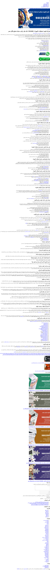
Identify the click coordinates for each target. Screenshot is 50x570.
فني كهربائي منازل (46, 549)
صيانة (33, 176)
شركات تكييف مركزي (31, 353)
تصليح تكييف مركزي (31, 198)
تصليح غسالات (33, 76)
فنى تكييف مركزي (46, 181)
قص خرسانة (42, 78)
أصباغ (47, 521)
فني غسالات (48, 77)
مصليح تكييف (11, 354)
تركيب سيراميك (46, 527)
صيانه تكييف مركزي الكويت (43, 329)
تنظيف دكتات (46, 168)
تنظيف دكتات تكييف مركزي (43, 107)
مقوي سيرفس (46, 555)
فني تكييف (48, 29)
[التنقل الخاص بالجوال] (49, 0)
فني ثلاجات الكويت (32, 346)
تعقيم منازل (46, 531)
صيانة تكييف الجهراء (44, 340)
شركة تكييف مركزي (15, 353)
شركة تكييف (27, 353)
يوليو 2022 (47, 514)
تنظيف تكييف (40, 353)
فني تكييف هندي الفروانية (44, 337)
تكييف (47, 220)
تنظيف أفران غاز (31, 91)
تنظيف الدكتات (44, 69)
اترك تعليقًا (34, 33)
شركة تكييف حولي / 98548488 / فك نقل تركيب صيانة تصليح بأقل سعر (39, 426)
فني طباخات (41, 183)
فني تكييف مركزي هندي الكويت (44, 326)
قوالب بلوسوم (25, 568)
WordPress (18, 568)
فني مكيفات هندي (46, 238)
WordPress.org (46, 567)
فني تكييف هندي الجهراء (44, 339)
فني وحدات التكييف (45, 116)
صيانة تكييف (46, 178)
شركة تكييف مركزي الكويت (43, 335)
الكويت (44, 568)
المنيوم (47, 523)
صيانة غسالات (39, 76)
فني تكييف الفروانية (44, 336)
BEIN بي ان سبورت (45, 520)
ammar (49, 33)
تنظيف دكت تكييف (46, 197)
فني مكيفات (45, 239)
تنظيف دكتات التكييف (36, 353)
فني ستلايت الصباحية (45, 5)
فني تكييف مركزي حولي (44, 322)
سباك (34, 77)
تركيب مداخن (46, 528)
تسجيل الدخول (46, 565)
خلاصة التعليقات (46, 566)
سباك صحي (35, 90)
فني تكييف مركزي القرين (38, 320)
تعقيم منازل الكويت (27, 231)
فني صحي (38, 77)
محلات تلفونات (46, 553)
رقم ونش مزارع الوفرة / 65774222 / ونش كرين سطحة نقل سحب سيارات (39, 503)
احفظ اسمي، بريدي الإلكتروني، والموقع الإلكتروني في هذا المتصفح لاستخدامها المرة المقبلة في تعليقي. (36, 495)
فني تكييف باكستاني (38, 179)
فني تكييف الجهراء (45, 338)
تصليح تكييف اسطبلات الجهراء (46, 353)
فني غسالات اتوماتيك (45, 76)
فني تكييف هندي (40, 125)
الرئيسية (47, 2)
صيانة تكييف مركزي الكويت (43, 334)
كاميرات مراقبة (46, 550)
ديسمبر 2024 (46, 510)
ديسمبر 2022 (46, 512)
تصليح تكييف (46, 529)
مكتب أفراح (46, 556)
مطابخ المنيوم (46, 554)
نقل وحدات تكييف (4, 354)
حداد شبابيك (46, 536)
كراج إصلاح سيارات (45, 551)
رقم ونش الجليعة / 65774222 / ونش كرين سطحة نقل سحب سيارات (39, 504)
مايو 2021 (47, 515)
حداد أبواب (47, 533)
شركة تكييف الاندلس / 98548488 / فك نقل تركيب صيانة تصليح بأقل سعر (39, 481)
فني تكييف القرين (45, 324)
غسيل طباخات (35, 91)
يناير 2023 (47, 511)
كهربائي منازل (41, 109)
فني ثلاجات (47, 546)
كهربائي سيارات (46, 552)
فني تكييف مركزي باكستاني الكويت (43, 328)
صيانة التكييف (37, 180)
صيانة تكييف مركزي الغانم (42, 50)
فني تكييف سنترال (44, 221)
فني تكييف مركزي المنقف (33, 321)
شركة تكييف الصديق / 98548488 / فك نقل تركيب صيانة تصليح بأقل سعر (39, 390)
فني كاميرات (46, 548)
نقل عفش (47, 560)
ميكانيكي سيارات (46, 557)
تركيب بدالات (46, 526)
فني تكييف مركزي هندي (36, 132)
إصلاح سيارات (46, 522)
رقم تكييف (47, 539)
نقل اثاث (47, 559)
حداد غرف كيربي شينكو (45, 537)
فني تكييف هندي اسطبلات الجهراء (28, 354)
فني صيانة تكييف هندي (37, 129)
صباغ (47, 541)
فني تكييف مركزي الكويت (44, 325)
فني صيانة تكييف (22, 354)
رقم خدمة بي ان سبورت (45, 540)
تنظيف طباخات (42, 91)
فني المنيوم (21, 316)
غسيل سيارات (46, 543)
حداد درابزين (46, 534)
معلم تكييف (8, 354)
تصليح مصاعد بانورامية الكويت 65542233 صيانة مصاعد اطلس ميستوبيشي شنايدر (38, 502)
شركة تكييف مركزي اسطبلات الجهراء (8, 353)
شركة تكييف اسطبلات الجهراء (22, 353)
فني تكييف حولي (45, 323)
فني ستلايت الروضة (45, 4)
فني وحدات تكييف (15, 354)
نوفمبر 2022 (46, 513)
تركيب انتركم (46, 525)
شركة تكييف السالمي (45, 45)
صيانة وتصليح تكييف (45, 166)
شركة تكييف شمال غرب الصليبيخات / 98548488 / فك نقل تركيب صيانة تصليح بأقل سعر (36, 408)
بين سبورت (47, 524)
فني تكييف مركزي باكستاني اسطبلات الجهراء (42, 354)
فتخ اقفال (47, 544)
